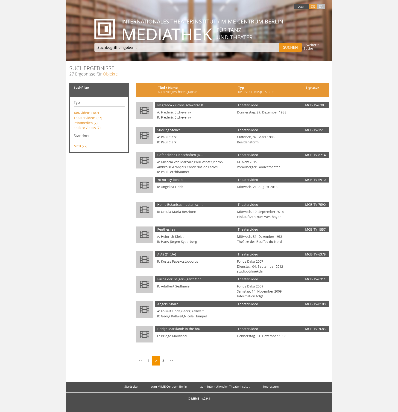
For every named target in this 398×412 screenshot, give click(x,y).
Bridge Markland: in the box (178, 329)
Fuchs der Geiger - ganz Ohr (179, 279)
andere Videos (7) (87, 127)
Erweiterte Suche (311, 47)
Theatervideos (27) (88, 118)
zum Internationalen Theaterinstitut (225, 386)
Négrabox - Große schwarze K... (181, 105)
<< (140, 360)
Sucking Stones (169, 130)
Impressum (271, 386)
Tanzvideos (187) (86, 112)
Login (301, 6)
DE (313, 6)
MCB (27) (80, 146)
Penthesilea (166, 229)
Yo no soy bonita (170, 179)
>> (171, 360)
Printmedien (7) (85, 123)
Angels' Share (167, 304)
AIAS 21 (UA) (166, 254)
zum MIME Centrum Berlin (169, 386)
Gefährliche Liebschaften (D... (180, 155)
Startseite (131, 386)
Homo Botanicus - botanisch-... (181, 204)
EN (321, 6)
